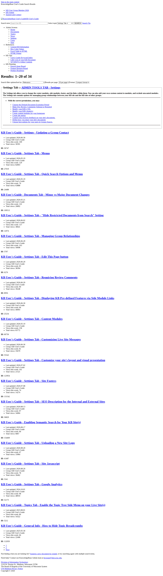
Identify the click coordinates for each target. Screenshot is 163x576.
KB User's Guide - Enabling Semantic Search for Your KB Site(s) (41, 422)
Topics (13, 34)
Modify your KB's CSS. (21, 109)
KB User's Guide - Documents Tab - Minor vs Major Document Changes (45, 194)
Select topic (52, 23)
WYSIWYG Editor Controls (21, 62)
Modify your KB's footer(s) (22, 111)
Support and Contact (13, 15)
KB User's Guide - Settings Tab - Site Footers (28, 380)
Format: (72, 82)
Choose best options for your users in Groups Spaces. (32, 122)
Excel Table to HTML (19, 51)
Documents (15, 32)
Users (13, 40)
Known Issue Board (18, 66)
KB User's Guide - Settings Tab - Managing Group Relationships (40, 236)
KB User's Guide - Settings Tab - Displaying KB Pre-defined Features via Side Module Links (57, 298)
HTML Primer (16, 53)
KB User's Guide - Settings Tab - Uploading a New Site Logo (38, 442)
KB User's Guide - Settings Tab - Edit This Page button (34, 256)
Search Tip (86, 23)
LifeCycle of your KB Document (23, 60)
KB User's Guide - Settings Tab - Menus (25, 153)
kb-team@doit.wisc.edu (53, 558)
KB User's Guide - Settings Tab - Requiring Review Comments (39, 277)
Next (7, 550)
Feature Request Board (19, 68)
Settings (13, 38)
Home (13, 30)
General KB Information (20, 47)
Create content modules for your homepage (28, 113)
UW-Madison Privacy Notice (12, 569)
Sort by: (19, 82)
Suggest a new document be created (43, 554)
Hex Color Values (17, 49)
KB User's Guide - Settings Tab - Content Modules (32, 318)
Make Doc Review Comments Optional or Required (32, 107)
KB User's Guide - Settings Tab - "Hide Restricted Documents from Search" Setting (52, 215)
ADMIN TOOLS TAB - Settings (40, 87)
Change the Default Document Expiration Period (30, 105)
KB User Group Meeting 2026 (17, 10)
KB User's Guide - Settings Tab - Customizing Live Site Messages (41, 339)
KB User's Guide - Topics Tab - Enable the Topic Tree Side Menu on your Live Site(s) (53, 505)
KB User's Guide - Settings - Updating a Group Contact (35, 132)
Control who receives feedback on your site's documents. (33, 118)
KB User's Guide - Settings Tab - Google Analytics (31, 484)
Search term (5, 23)
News (13, 36)
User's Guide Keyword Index (22, 58)
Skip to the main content (10, 2)
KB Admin (10, 12)
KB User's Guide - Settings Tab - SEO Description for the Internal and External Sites (53, 401)
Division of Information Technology (14, 562)
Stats (12, 43)
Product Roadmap (17, 71)
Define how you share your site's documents (29, 120)
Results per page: (51, 82)
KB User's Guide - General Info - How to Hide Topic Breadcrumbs (42, 525)
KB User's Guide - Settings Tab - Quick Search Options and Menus (42, 174)
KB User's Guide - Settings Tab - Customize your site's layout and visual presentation (53, 360)
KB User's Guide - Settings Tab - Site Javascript (30, 463)
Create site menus (19, 115)
